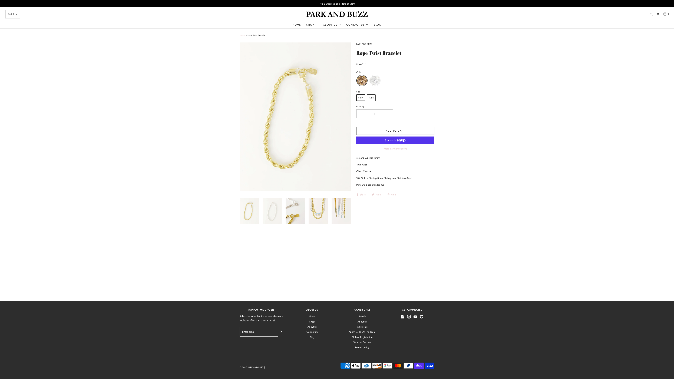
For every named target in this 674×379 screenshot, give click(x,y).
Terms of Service (362, 342)
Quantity (360, 106)
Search (362, 316)
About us (312, 326)
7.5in (371, 97)
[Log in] (658, 14)
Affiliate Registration (362, 337)
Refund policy (362, 347)
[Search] (651, 14)
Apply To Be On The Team (362, 332)
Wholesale (362, 326)
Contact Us (312, 332)
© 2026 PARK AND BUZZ (251, 367)
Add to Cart (395, 130)
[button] (12, 14)
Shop (312, 321)
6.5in (360, 97)
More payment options (395, 148)
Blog (377, 24)
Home (297, 24)
